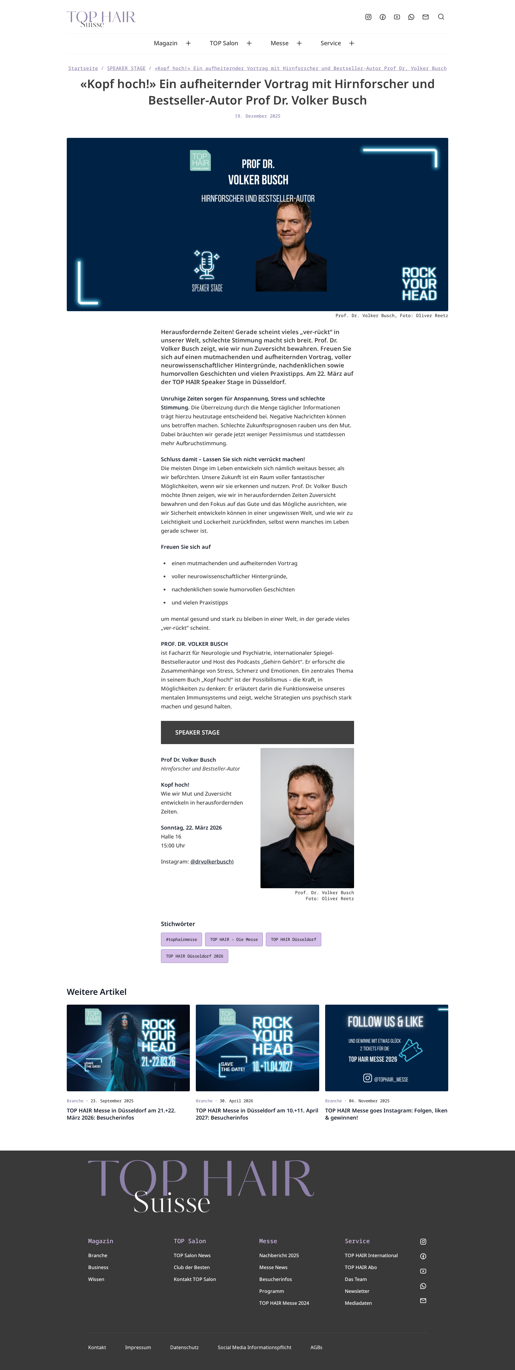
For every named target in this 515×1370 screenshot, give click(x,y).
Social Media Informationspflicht (254, 1347)
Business (98, 1267)
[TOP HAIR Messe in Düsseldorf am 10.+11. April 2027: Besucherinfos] (257, 1048)
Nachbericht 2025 (279, 1255)
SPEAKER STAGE (126, 68)
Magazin (166, 43)
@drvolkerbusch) (212, 861)
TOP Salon (224, 43)
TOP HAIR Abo (361, 1267)
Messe (279, 43)
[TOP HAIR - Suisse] (201, 1186)
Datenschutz (184, 1347)
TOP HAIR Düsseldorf (293, 939)
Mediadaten (358, 1303)
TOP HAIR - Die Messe (234, 939)
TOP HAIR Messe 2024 (284, 1303)
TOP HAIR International (371, 1255)
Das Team (356, 1279)
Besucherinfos (275, 1279)
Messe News (273, 1267)
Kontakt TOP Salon (195, 1279)
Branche (97, 1255)
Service (331, 43)
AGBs (316, 1347)
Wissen (96, 1279)
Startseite (83, 68)
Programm (271, 1291)
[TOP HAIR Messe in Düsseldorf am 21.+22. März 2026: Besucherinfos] (128, 1048)
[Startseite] (101, 17)
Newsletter (357, 1291)
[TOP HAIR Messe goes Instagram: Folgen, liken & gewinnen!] (386, 1048)
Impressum (138, 1347)
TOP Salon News (192, 1255)
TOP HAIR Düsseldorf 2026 (194, 956)
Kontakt (97, 1347)
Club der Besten (192, 1267)
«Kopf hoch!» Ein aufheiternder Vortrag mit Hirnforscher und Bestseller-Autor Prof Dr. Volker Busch (301, 68)
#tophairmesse (181, 939)
